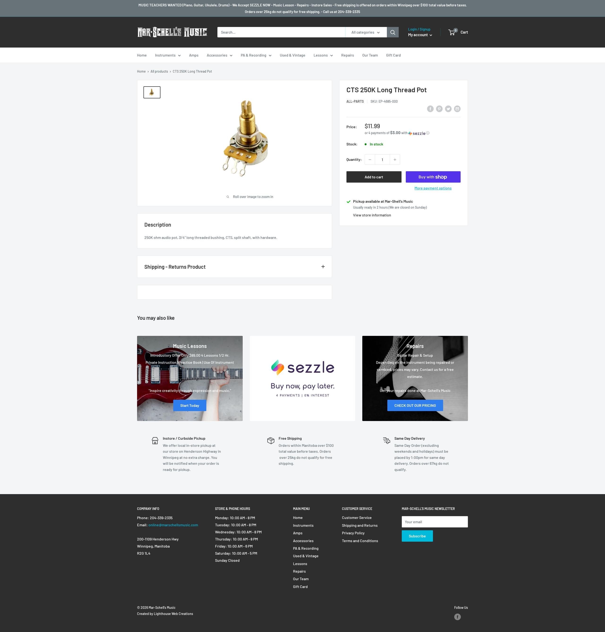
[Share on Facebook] (430, 108)
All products (159, 71)
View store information (372, 215)
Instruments (165, 55)
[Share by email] (457, 108)
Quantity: (354, 159)
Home (142, 55)
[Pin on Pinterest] (439, 108)
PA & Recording (253, 55)
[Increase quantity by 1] (395, 160)
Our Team (370, 55)
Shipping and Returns (360, 525)
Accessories (217, 55)
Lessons (321, 55)
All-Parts (355, 102)
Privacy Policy (353, 533)
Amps (194, 55)
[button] (413, 133)
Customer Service (357, 517)
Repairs (347, 55)
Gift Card (393, 55)
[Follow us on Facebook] (457, 617)
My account (418, 34)
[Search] (393, 32)
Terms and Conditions (360, 540)
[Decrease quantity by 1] (370, 160)
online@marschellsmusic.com (173, 524)
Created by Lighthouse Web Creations (165, 614)
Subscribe (417, 536)
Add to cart (374, 177)
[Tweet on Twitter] (448, 108)
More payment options (433, 188)
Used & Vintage (292, 55)
